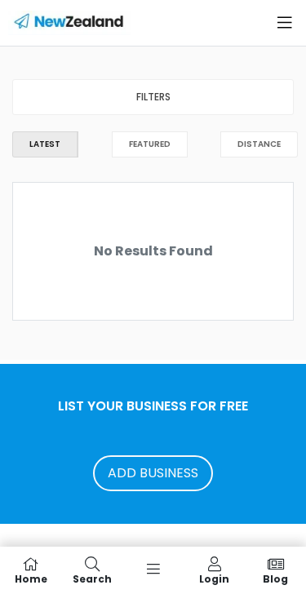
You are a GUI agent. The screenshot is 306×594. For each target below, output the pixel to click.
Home (31, 578)
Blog (275, 578)
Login (214, 578)
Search (92, 578)
